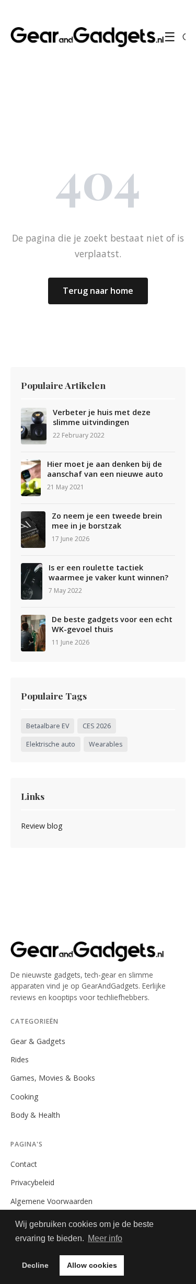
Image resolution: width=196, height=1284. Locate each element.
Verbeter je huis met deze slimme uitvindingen (102, 417)
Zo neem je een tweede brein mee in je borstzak (107, 521)
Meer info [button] (105, 1238)
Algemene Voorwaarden (51, 1201)
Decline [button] (35, 1265)
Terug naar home (98, 290)
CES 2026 (97, 725)
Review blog (42, 826)
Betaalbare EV (47, 725)
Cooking (24, 1097)
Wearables (105, 744)
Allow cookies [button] (92, 1265)
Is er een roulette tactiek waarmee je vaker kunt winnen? (108, 572)
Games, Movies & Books (52, 1078)
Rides (19, 1059)
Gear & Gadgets (37, 1041)
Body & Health (35, 1115)
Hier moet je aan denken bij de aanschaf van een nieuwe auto (105, 469)
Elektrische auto (50, 744)
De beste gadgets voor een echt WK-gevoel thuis (112, 624)
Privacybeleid (32, 1182)
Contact (23, 1164)
